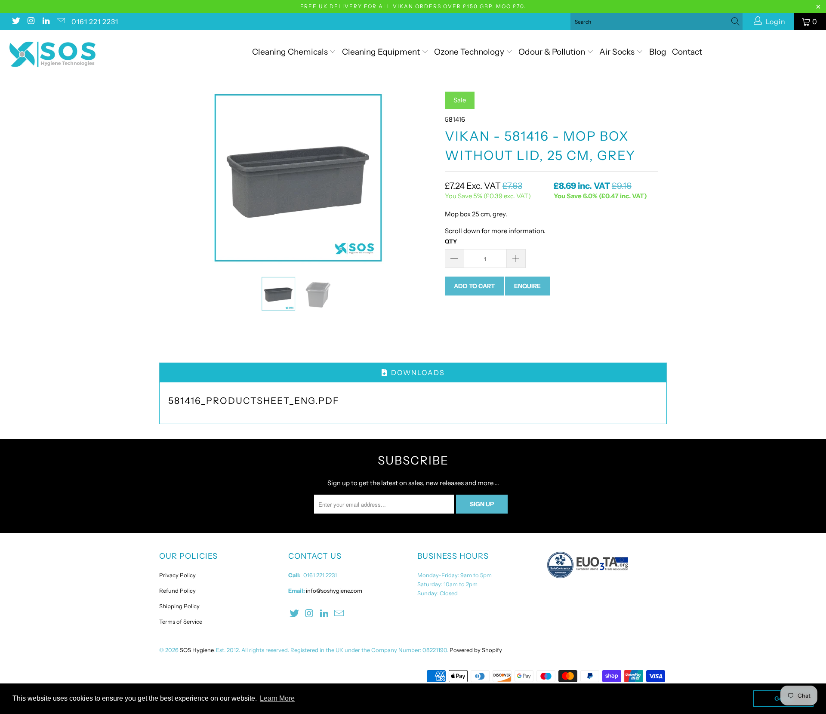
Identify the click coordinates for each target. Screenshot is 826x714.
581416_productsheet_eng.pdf (253, 400)
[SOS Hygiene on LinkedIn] (45, 21)
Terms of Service (180, 621)
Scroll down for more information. (495, 231)
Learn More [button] (277, 698)
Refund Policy (177, 590)
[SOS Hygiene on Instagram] (30, 21)
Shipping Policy (179, 606)
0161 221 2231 (94, 21)
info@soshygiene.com (334, 590)
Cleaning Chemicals (290, 52)
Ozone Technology (470, 52)
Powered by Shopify (476, 649)
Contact (687, 52)
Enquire (527, 286)
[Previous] (174, 178)
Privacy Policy (177, 575)
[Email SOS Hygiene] (60, 21)
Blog (657, 52)
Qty (451, 241)
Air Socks (617, 52)
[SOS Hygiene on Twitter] (15, 21)
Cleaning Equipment (381, 52)
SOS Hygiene (196, 649)
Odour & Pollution (552, 52)
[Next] (421, 178)
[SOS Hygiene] (70, 54)
